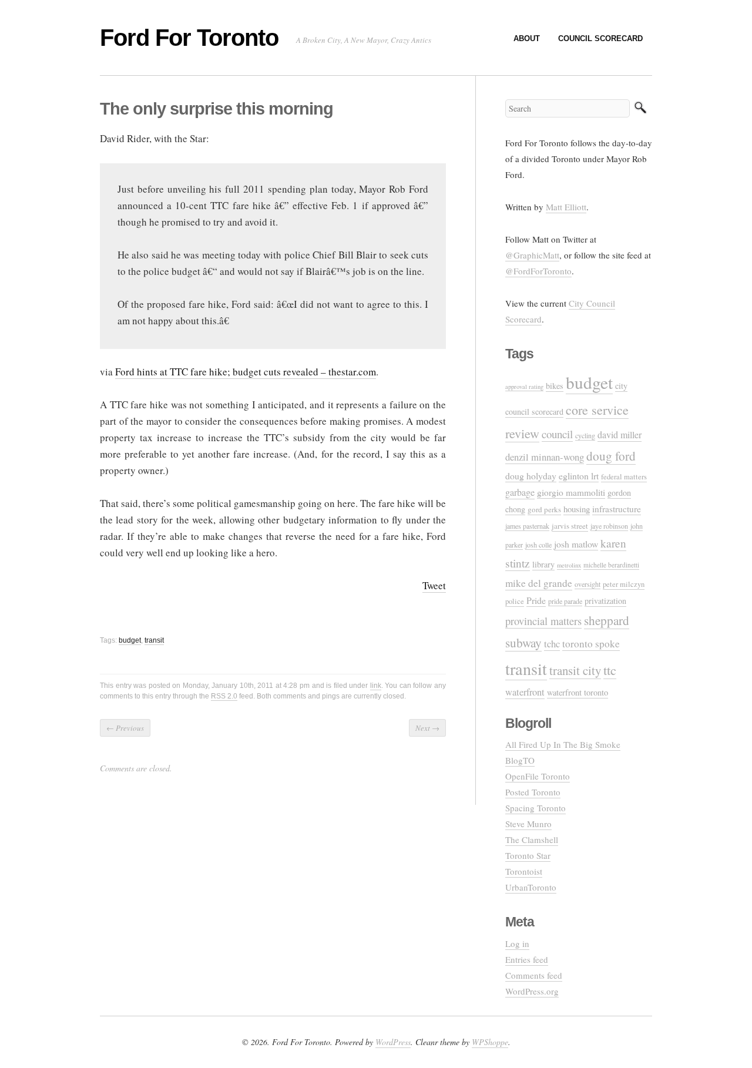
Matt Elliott (566, 207)
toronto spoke (591, 643)
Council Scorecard (600, 38)
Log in (517, 943)
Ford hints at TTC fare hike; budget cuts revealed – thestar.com (245, 371)
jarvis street (570, 525)
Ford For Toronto (189, 38)
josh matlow (576, 544)
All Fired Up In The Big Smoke (562, 744)
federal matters (624, 477)
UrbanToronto (530, 887)
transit (154, 640)
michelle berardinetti (611, 564)
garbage (520, 492)
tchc (552, 643)
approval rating (524, 386)
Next (427, 728)
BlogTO (520, 760)
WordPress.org (532, 991)
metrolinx (569, 565)
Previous (125, 728)
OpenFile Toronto (537, 776)
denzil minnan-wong (544, 457)
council (557, 433)
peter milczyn (623, 584)
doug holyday (530, 475)
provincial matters (543, 621)
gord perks (544, 509)
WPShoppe (490, 1041)
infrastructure (616, 509)
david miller (619, 434)
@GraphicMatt (532, 255)
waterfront (525, 692)
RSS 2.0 (224, 696)
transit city (575, 670)
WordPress (393, 1041)
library (543, 564)
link (375, 685)
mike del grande (538, 583)
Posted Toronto (532, 792)
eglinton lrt (579, 475)
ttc (609, 670)
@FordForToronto (538, 271)
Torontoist (523, 871)
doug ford (611, 456)
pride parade (565, 601)
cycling (585, 435)
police (514, 601)
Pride (536, 600)
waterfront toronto (577, 692)
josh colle (538, 544)
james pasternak (527, 525)
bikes (554, 385)
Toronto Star (527, 855)
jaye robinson (609, 525)
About (526, 38)
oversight (587, 584)
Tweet (434, 585)
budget (130, 640)
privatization (605, 600)
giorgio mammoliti (571, 492)
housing (576, 509)
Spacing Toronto (535, 808)
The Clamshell (531, 839)
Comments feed (533, 975)
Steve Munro (528, 823)
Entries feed (526, 959)
